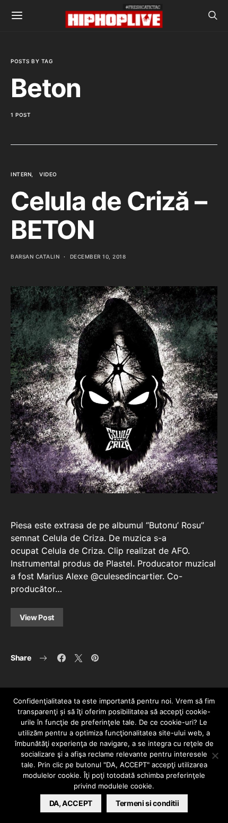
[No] (214, 755)
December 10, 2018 (98, 256)
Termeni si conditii (147, 803)
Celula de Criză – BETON (109, 215)
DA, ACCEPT (71, 803)
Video (48, 174)
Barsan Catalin (35, 256)
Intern (21, 174)
